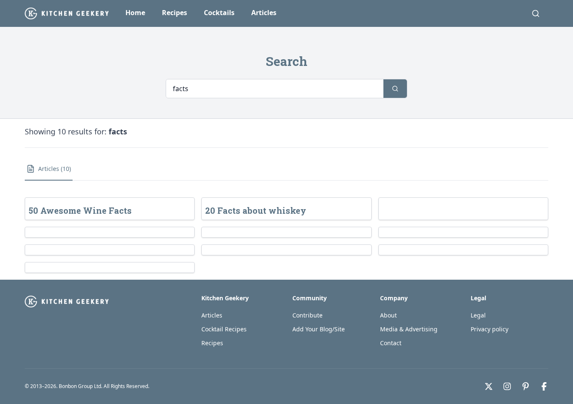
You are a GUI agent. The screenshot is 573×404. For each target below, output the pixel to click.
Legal (478, 315)
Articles (263, 12)
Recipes (174, 12)
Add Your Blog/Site (318, 329)
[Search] (535, 13)
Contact (390, 343)
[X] (488, 386)
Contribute (307, 315)
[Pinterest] (525, 386)
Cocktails (219, 12)
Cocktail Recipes (224, 329)
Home (135, 12)
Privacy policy (489, 329)
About (388, 315)
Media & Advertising (409, 329)
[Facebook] (544, 386)
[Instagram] (507, 386)
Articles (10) (54, 169)
